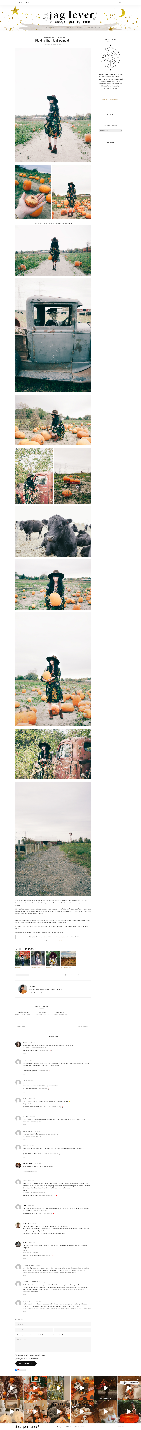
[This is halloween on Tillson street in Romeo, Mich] (105, 1388)
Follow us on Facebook (110, 99)
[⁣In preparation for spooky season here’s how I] (12, 1411)
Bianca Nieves (27, 1131)
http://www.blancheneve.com (32, 1136)
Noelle (61, 941)
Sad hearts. (60, 1012)
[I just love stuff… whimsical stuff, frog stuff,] (58, 1388)
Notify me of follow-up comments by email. (31, 1355)
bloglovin (35, 1252)
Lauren (25, 1242)
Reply (24, 1054)
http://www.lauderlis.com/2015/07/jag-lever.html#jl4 (40, 1086)
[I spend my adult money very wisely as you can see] (58, 1411)
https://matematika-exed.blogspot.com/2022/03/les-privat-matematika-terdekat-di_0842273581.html (57, 1308)
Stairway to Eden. (36, 967)
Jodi (24, 1145)
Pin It (80, 975)
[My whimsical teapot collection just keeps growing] (129, 1388)
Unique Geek (27, 1104)
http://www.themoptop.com (32, 1122)
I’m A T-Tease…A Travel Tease (48, 1154)
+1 (86, 975)
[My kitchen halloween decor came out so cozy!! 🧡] (35, 1411)
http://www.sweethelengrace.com (34, 1192)
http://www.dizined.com (39, 1210)
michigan (25, 975)
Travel (62, 37)
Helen (25, 1180)
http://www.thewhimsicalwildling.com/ (35, 1047)
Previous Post (22, 1025)
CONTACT (70, 28)
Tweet (74, 975)
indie (18, 975)
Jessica (25, 1098)
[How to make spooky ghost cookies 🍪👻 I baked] (82, 1411)
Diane (24, 1205)
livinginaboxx (27, 1252)
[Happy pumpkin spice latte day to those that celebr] (12, 1388)
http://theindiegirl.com (30, 1171)
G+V (24, 1080)
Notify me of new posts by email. (28, 1359)
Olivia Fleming (28, 1163)
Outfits (55, 37)
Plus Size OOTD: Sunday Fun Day (50, 1107)
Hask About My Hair (45, 1213)
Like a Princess (43, 1071)
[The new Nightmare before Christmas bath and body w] (82, 1388)
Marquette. (49, 967)
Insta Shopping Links (94, 28)
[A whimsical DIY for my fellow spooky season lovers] (105, 1411)
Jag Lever (47, 37)
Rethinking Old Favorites (47, 1195)
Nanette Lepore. (23, 1012)
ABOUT (61, 28)
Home (40, 28)
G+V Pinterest (42, 1089)
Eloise (25, 1042)
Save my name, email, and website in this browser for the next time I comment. (43, 1335)
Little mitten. (18, 967)
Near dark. (42, 1012)
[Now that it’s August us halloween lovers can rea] (129, 1411)
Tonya (25, 1116)
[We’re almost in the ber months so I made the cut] (35, 1388)
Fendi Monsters (44, 1050)
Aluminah (26, 1223)
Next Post (83, 1025)
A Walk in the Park (45, 1255)
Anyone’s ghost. (66, 967)
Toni (24, 1060)
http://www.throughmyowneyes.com (35, 1151)
